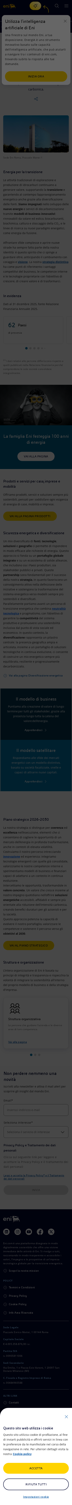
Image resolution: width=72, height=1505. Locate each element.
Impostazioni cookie (36, 1496)
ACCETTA (35, 1468)
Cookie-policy (22, 1454)
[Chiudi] (66, 1416)
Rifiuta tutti (36, 1484)
